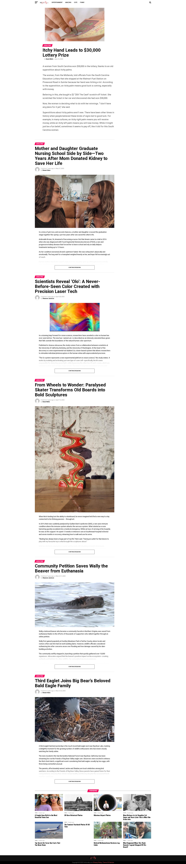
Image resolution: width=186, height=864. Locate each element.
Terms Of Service (108, 862)
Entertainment (57, 2)
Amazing (68, 2)
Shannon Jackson (48, 298)
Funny (82, 2)
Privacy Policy (97, 862)
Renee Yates (46, 170)
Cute (75, 2)
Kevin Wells (49, 59)
